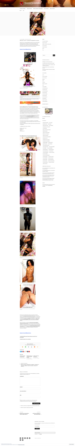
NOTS (43, 80)
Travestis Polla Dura (50, 159)
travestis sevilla (44, 95)
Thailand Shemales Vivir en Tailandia (25, 339)
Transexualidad (44, 86)
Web (20, 395)
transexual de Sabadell (30, 364)
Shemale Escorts (45, 138)
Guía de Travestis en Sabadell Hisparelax (33, 326)
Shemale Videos (50, 142)
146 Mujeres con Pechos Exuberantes (47, 61)
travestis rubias (45, 160)
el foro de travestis (31, 317)
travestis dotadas (45, 153)
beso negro (50, 122)
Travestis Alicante (45, 149)
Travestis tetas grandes (51, 160)
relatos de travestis (45, 135)
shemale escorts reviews (46, 139)
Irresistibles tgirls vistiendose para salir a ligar (48, 63)
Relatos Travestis (44, 83)
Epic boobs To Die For (50, 173)
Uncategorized (44, 98)
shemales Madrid (45, 142)
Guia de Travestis (29, 8)
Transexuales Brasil (45, 146)
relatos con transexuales (46, 132)
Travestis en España (22, 8)
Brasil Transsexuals (45, 125)
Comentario (22, 376)
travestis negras (45, 159)
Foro (23, 10)
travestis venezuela (51, 162)
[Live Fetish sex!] (30, 61)
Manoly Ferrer (23, 364)
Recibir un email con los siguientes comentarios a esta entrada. (30, 405)
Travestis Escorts (24, 363)
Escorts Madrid (51, 125)
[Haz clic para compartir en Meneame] (26, 351)
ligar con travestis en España (46, 129)
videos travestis (45, 163)
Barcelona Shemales (45, 122)
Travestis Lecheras (50, 156)
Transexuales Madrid (51, 146)
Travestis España (32, 3)
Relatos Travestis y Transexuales (38, 8)
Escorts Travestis (44, 76)
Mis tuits (43, 118)
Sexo (43, 85)
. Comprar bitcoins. (30, 62)
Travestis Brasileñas (45, 152)
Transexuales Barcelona (46, 145)
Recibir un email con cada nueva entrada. (27, 407)
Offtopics (43, 82)
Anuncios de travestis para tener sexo (29, 315)
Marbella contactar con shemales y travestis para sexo (30, 356)
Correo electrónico (23, 391)
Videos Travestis (52, 8)
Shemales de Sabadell (27, 318)
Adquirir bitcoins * (30, 104)
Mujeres (43, 79)
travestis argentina (51, 149)
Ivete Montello (45, 128)
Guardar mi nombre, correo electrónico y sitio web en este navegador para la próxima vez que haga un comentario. (28, 401)
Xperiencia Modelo (44, 101)
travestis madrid (44, 92)
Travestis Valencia (45, 162)
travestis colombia (51, 152)
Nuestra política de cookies (21, 444)
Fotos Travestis (46, 8)
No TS (20, 10)
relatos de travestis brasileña (47, 136)
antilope (29, 39)
